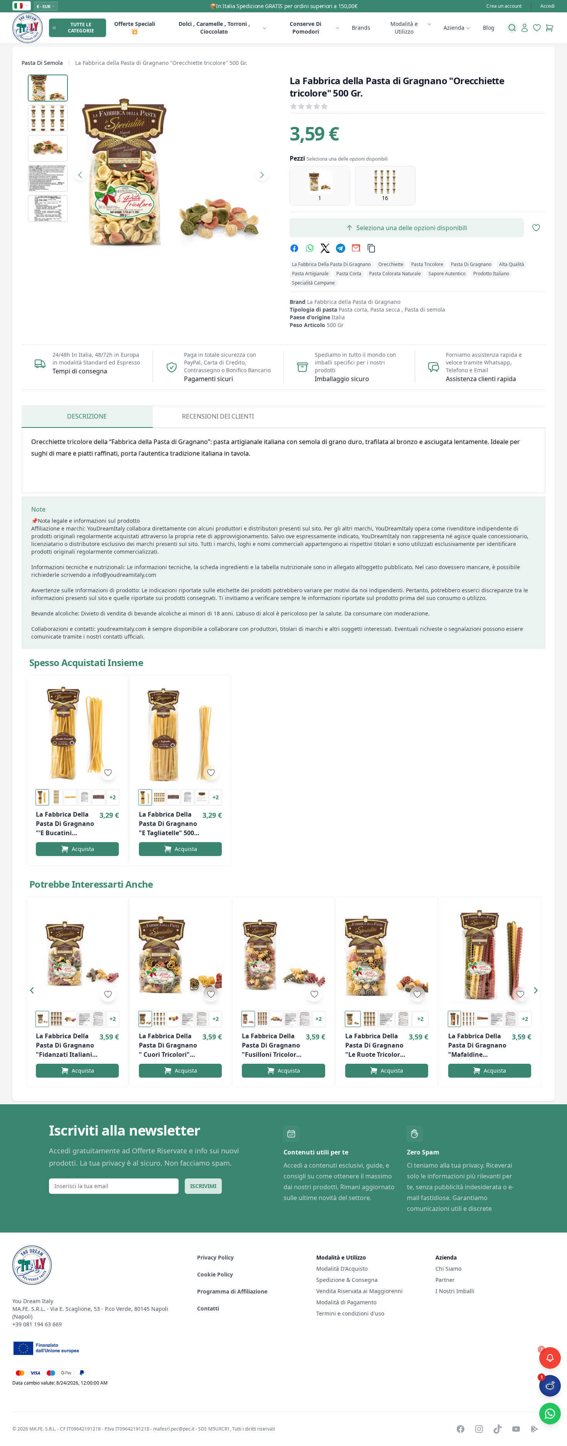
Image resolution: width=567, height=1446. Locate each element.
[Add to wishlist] (108, 772)
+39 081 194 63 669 (37, 1324)
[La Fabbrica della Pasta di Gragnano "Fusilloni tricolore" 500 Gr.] (283, 955)
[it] (21, 5)
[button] (34, 992)
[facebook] (294, 248)
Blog (488, 27)
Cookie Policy (215, 1274)
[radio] (320, 185)
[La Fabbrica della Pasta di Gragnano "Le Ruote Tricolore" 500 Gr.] (386, 955)
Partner (445, 1279)
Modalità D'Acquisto (342, 1268)
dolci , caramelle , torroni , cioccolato (214, 27)
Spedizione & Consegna (347, 1279)
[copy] (371, 248)
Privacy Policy (215, 1257)
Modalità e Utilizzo (404, 27)
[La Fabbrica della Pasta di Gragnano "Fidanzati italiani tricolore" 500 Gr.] (77, 955)
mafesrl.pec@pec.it (173, 1429)
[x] (325, 248)
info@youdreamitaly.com (124, 574)
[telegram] (340, 248)
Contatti (208, 1308)
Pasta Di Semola (42, 62)
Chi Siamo (448, 1268)
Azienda (454, 27)
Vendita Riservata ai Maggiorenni (359, 1291)
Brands (361, 27)
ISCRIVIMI (203, 1186)
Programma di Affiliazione (232, 1291)
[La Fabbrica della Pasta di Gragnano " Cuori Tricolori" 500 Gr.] (180, 955)
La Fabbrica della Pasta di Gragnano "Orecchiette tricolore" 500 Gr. (161, 62)
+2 (113, 797)
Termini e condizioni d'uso (350, 1313)
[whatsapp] (309, 248)
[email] (356, 248)
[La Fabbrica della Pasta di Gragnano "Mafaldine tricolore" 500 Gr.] (489, 955)
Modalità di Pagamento (346, 1302)
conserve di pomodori (305, 27)
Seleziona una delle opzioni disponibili (411, 228)
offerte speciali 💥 (134, 27)
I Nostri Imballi (454, 1291)
